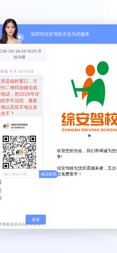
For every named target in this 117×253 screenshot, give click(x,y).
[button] (89, 135)
